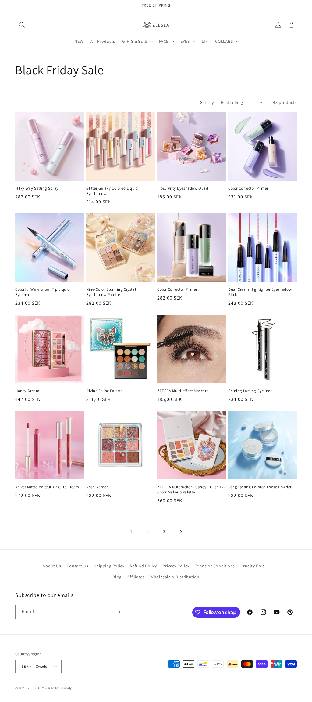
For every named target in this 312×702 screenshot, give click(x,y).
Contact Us (77, 566)
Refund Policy (143, 566)
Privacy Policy (175, 566)
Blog (116, 577)
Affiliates (136, 577)
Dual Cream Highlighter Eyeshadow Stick (260, 292)
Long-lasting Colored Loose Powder (260, 487)
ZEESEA (34, 688)
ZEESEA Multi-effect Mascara (183, 390)
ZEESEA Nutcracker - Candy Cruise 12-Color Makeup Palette (191, 490)
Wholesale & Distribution (174, 577)
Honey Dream (27, 390)
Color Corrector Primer (248, 188)
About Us (52, 566)
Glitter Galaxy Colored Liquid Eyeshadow (112, 191)
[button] (22, 24)
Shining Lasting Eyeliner (249, 390)
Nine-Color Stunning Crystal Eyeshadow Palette (111, 292)
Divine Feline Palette (104, 390)
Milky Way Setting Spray (36, 188)
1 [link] (131, 531)
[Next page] (180, 531)
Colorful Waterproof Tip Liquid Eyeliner (42, 292)
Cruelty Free (252, 566)
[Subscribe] (118, 612)
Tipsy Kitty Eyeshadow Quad (182, 188)
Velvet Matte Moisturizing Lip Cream (47, 487)
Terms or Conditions (215, 566)
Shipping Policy (109, 566)
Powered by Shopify (56, 688)
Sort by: (207, 102)
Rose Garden (97, 487)
